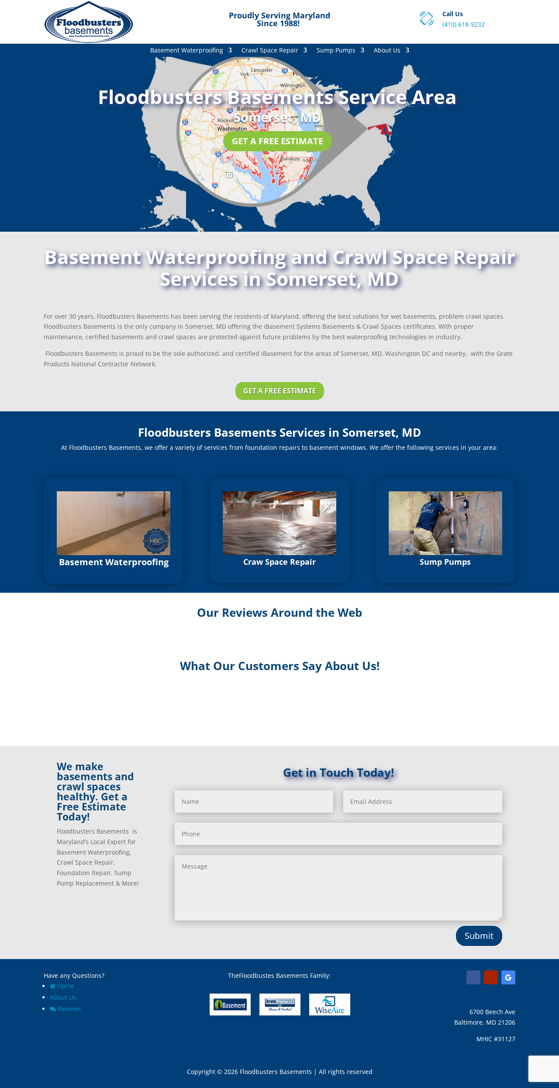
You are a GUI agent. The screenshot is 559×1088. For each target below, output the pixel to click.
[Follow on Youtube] (491, 977)
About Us (387, 50)
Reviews (69, 1009)
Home (65, 986)
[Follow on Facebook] (473, 977)
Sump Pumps (336, 50)
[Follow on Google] (508, 977)
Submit (479, 936)
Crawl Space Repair (270, 50)
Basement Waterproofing (186, 50)
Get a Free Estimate (277, 141)
